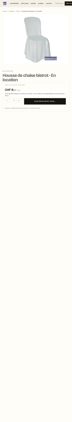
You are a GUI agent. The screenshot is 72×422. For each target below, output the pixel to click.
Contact (49, 3)
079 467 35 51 (59, 3)
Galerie (33, 3)
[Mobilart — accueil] (5, 3)
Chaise (18, 11)
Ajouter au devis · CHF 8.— (45, 101)
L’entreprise (14, 3)
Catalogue (24, 3)
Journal (41, 3)
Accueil (5, 11)
